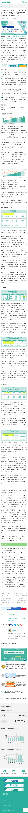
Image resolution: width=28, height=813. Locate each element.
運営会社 (4, 800)
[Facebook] (7, 794)
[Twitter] (4, 794)
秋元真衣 (15, 630)
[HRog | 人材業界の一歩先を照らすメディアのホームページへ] (5, 2)
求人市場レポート (12, 614)
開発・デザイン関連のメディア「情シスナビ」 (10, 810)
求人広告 (11, 620)
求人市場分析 (22, 618)
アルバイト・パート (13, 618)
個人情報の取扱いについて (7, 805)
